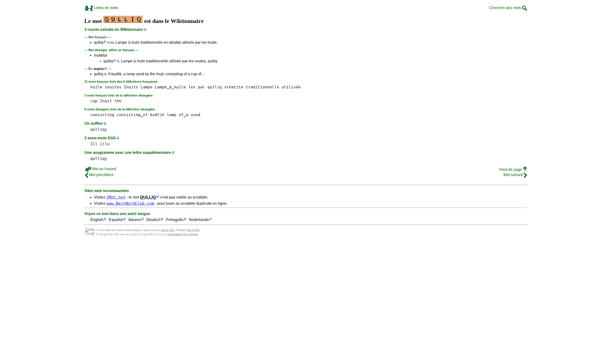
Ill (94, 144)
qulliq (98, 42)
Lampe (147, 87)
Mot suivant (513, 175)
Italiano (134, 220)
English (96, 220)
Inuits (131, 87)
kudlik (157, 115)
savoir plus (168, 230)
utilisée (291, 87)
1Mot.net (116, 197)
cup (94, 101)
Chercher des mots (505, 8)
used (195, 115)
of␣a (183, 115)
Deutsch (153, 220)
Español (116, 220)
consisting (102, 115)
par (201, 87)
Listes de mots (105, 8)
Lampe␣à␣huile (170, 87)
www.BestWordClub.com (130, 203)
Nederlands (199, 220)
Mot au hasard (103, 169)
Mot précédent (100, 175)
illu (104, 144)
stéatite (233, 87)
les (192, 87)
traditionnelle (262, 87)
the (117, 101)
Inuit (106, 101)
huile (96, 87)
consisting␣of (132, 115)
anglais (98, 68)
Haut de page (511, 169)
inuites (113, 87)
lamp (171, 115)
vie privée (193, 230)
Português (174, 220)
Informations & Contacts (182, 234)
